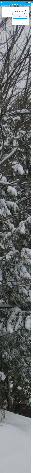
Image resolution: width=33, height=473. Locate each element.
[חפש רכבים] (32, 7)
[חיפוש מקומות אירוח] (32, 5)
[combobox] (25, 13)
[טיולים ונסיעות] (32, 11)
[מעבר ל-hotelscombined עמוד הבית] (28, 2)
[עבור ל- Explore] (32, 9)
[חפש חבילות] (32, 8)
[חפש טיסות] (32, 4)
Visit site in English (13, 0)
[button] (0, 0)
